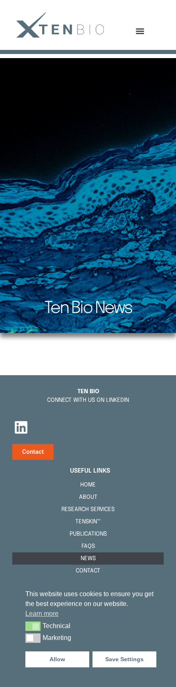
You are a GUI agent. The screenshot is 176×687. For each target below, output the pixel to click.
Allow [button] (57, 659)
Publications (88, 534)
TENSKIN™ (88, 522)
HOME (88, 485)
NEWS (88, 558)
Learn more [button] (42, 613)
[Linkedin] (20, 427)
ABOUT (88, 497)
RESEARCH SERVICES (88, 509)
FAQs (88, 546)
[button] (140, 31)
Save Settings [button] (124, 659)
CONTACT (88, 571)
